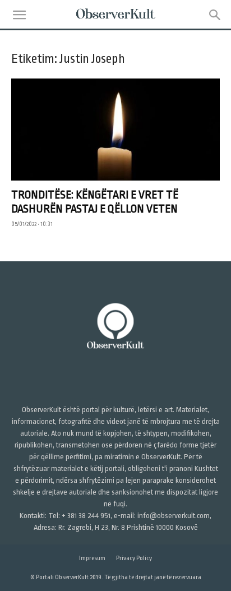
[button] (19, 15)
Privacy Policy (134, 558)
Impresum (92, 558)
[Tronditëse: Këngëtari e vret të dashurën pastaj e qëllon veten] (115, 130)
